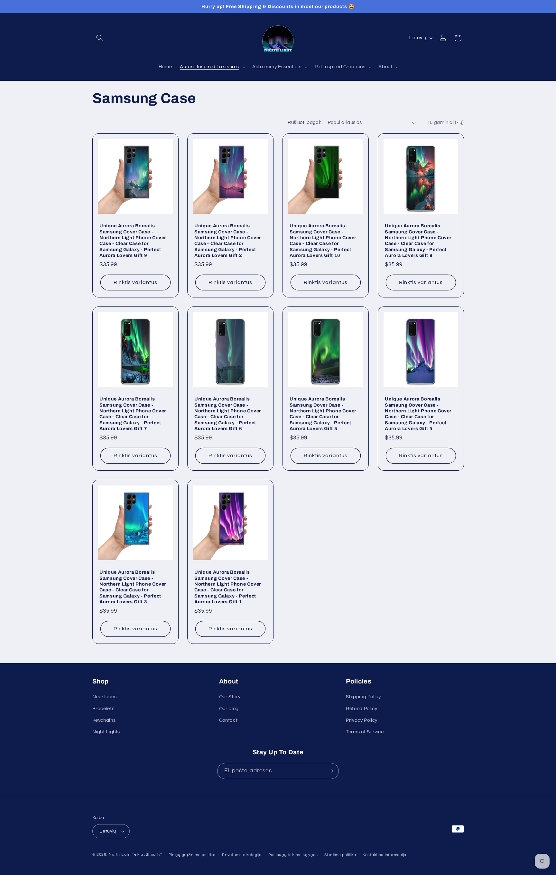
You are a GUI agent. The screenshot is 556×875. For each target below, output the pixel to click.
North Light (120, 854)
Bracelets (103, 708)
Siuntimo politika (340, 855)
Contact (228, 720)
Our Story (230, 696)
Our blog (229, 708)
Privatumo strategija (242, 855)
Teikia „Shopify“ (147, 854)
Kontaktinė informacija (384, 855)
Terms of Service (365, 731)
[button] (99, 38)
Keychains (104, 720)
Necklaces (104, 696)
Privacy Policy (361, 720)
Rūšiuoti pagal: (304, 122)
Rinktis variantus (135, 282)
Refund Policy (361, 708)
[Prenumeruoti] (331, 771)
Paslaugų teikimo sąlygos (293, 855)
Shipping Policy (363, 696)
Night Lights (106, 731)
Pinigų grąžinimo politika (192, 855)
